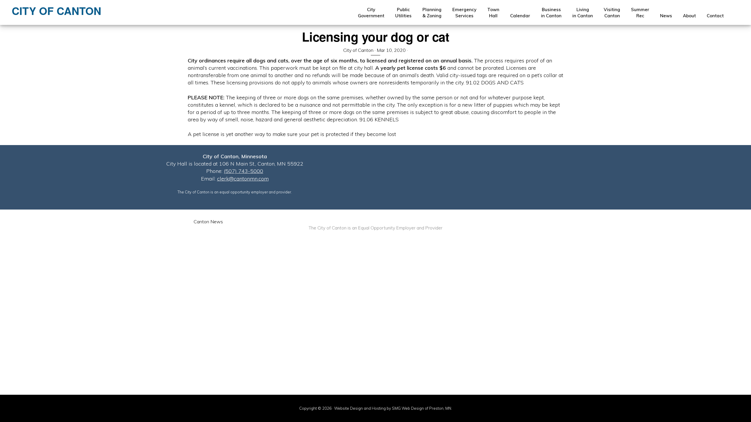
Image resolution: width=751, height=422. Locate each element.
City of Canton (56, 10)
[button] (734, 12)
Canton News (208, 221)
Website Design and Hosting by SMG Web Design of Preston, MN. (393, 408)
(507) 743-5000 (243, 171)
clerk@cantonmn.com (243, 178)
